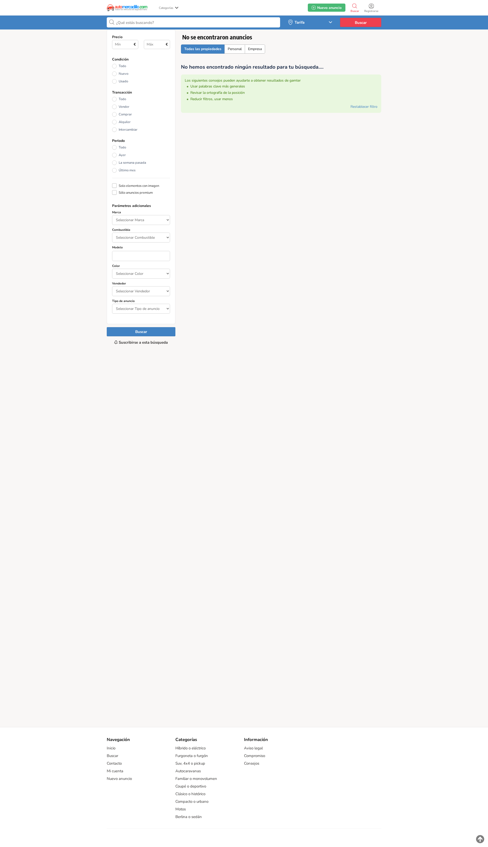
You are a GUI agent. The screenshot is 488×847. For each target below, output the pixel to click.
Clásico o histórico (190, 794)
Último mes (127, 170)
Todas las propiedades (202, 49)
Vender (124, 106)
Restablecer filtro (363, 106)
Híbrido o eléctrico (190, 748)
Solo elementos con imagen (139, 186)
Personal (235, 49)
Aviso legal (253, 748)
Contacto (114, 763)
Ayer (122, 155)
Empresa (255, 49)
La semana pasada (132, 162)
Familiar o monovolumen (196, 778)
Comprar (125, 114)
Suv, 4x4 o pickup (190, 763)
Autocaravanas (188, 771)
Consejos (251, 763)
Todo (122, 66)
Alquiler (125, 122)
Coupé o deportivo (190, 786)
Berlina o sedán (188, 816)
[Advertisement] (141, 533)
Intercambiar (128, 129)
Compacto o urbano (191, 801)
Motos (180, 809)
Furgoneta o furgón (191, 755)
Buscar (361, 22)
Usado (123, 81)
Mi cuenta (115, 771)
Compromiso (254, 755)
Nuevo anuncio (119, 778)
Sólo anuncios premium (136, 192)
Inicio (111, 748)
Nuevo (123, 73)
